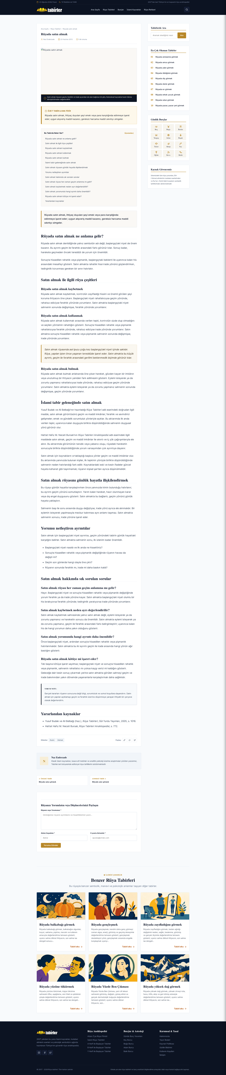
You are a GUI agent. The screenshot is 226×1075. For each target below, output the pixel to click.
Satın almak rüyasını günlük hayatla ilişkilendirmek (66, 167)
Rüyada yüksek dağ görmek (161, 986)
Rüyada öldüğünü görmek (167, 73)
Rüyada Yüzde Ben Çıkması (110, 986)
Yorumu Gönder (51, 845)
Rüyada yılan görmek (165, 68)
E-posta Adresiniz (98, 833)
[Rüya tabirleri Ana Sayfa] (49, 9)
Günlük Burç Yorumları (133, 1036)
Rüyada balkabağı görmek (57, 924)
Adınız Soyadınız (48, 833)
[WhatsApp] (130, 740)
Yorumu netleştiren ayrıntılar (57, 172)
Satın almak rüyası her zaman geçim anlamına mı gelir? (68, 182)
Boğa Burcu (129, 1044)
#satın (52, 740)
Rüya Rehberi (149, 10)
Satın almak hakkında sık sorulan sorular (62, 177)
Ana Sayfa (95, 10)
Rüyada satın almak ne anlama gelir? (60, 138)
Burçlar (121, 10)
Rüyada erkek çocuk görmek (168, 95)
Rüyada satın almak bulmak (57, 158)
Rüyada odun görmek (165, 100)
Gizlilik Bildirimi (166, 1047)
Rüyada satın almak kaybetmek (58, 148)
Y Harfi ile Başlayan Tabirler (99, 1051)
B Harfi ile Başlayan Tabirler (99, 1047)
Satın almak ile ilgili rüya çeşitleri (59, 143)
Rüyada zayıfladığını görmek (162, 924)
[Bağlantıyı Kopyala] (124, 740)
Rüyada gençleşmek (104, 924)
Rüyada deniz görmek (165, 84)
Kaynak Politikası (167, 1044)
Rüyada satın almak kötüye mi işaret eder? (63, 196)
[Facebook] (44, 1052)
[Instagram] (39, 1052)
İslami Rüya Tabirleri (95, 1040)
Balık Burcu (128, 1051)
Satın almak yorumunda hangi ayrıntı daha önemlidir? (67, 191)
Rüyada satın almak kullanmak (58, 153)
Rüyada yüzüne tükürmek (56, 986)
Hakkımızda (165, 1036)
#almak (60, 740)
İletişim (162, 1055)
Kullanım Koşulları (167, 1051)
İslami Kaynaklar (134, 10)
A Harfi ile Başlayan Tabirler (99, 1044)
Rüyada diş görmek (164, 78)
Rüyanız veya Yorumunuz (51, 810)
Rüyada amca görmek (165, 62)
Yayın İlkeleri (165, 1040)
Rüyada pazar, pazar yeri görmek (170, 105)
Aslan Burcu (129, 1047)
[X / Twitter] (135, 740)
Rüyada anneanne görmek (167, 57)
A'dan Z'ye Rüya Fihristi (97, 1036)
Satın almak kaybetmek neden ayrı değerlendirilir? (66, 186)
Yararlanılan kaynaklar (54, 201)
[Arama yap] (186, 9)
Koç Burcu (128, 1040)
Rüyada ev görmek (164, 89)
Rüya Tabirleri (109, 10)
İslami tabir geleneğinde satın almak (60, 162)
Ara (181, 35)
